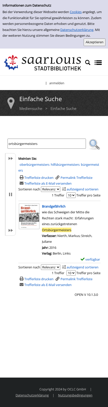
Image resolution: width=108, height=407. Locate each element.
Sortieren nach (29, 189)
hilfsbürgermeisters (65, 164)
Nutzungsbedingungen (75, 395)
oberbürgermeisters (34, 164)
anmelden (56, 83)
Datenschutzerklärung (76, 29)
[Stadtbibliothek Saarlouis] (42, 62)
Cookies (76, 12)
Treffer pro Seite (88, 195)
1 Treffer (58, 195)
